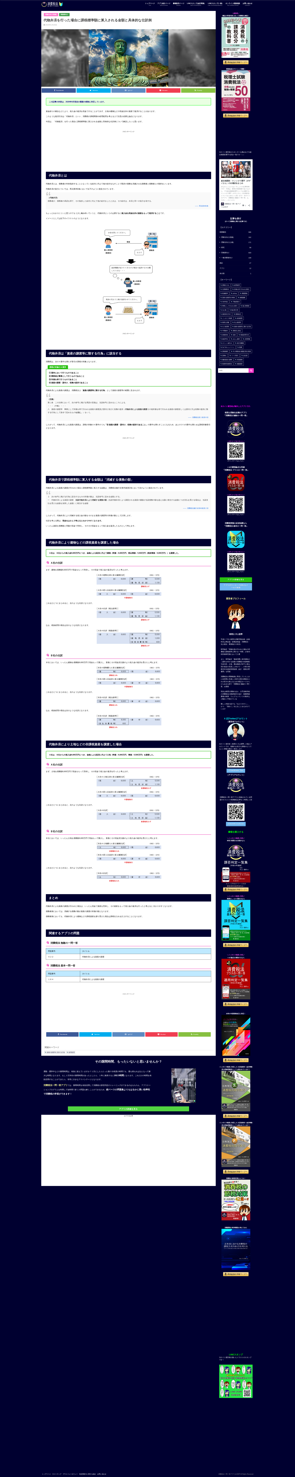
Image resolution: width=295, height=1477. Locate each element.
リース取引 (234, 355)
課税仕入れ (225, 285)
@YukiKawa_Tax (236, 770)
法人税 (224, 310)
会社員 (245, 355)
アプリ (235, 268)
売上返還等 (237, 322)
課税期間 (225, 351)
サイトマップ (56, 1474)
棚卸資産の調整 (227, 359)
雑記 (235, 263)
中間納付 (225, 330)
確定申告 (225, 339)
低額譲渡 (239, 364)
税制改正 (238, 314)
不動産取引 (236, 301)
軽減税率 (225, 293)
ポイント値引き (227, 343)
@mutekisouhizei (236, 824)
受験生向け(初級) (51, 14)
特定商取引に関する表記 (87, 1474)
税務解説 (235, 232)
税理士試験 (225, 322)
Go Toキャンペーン (228, 347)
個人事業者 (245, 306)
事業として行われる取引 (229, 306)
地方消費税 (240, 343)
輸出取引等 (234, 310)
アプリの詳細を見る (128, 1109)
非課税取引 (225, 289)
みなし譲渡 (236, 339)
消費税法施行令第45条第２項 (197, 508)
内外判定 (225, 301)
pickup (235, 293)
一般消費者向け (236, 258)
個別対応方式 (226, 314)
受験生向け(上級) (236, 242)
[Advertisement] (87, 150)
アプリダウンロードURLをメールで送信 (236, 586)
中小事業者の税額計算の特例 (242, 351)
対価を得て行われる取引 (241, 289)
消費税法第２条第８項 (200, 417)
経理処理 (72, 1052)
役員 (234, 335)
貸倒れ (224, 355)
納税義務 (242, 297)
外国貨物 (239, 359)
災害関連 (247, 339)
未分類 (235, 273)
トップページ (46, 1474)
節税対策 (225, 335)
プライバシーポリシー (70, 1474)
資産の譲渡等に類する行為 (56, 1052)
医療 (240, 347)
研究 (236, 247)
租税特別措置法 (227, 364)
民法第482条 (203, 206)
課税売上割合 (237, 330)
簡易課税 (244, 293)
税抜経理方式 (244, 335)
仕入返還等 (225, 326)
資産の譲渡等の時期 (228, 297)
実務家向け (64, 14)
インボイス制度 (227, 318)
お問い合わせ (101, 1474)
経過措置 (239, 318)
